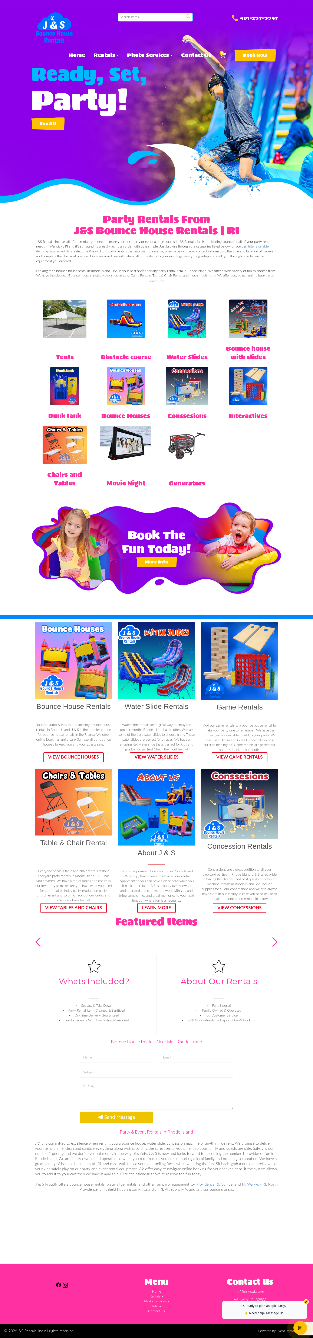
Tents (65, 357)
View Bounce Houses (73, 757)
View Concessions (239, 908)
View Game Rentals (239, 757)
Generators (187, 483)
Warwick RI (256, 1184)
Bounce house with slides (248, 353)
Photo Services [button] (148, 55)
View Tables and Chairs (73, 908)
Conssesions (187, 416)
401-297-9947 (259, 18)
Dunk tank (64, 416)
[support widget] (300, 1328)
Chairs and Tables (64, 479)
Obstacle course (126, 357)
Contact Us (196, 55)
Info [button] (155, 1306)
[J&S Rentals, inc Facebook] (58, 1286)
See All (48, 123)
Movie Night (126, 483)
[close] (306, 1301)
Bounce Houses (125, 416)
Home (77, 55)
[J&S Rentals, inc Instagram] (65, 1286)
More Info (156, 562)
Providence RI (207, 1184)
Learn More (156, 908)
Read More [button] (156, 281)
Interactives (248, 416)
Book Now (255, 55)
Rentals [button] (104, 55)
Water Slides (187, 357)
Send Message (119, 1117)
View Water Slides (157, 757)
